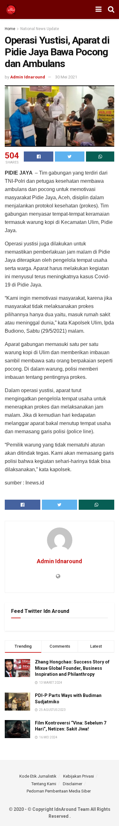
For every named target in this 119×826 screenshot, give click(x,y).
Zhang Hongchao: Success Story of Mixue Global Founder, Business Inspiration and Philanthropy (72, 668)
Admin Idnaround (27, 77)
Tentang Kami (43, 783)
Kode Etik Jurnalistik (37, 776)
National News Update (39, 29)
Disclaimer (72, 783)
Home (10, 29)
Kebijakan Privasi (78, 776)
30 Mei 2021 (66, 77)
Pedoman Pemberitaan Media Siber (59, 791)
